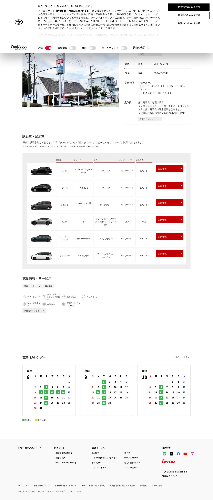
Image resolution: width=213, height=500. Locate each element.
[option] (70, 75)
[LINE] (164, 454)
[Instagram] (192, 454)
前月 (178, 357)
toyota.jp (61, 10)
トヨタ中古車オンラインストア (104, 458)
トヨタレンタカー (99, 468)
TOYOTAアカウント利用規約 (93, 486)
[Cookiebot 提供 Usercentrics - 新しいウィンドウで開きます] (18, 47)
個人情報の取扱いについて (66, 486)
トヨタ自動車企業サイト (64, 453)
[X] (171, 454)
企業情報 (143, 486)
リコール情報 (156, 486)
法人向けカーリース (132, 463)
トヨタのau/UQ (130, 468)
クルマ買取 (96, 463)
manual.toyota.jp (79, 10)
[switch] (72, 48)
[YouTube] (185, 454)
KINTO (127, 453)
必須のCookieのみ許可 (189, 23)
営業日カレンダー (147, 119)
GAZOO (95, 453)
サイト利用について (42, 486)
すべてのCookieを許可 (189, 7)
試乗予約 (162, 169)
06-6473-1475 (161, 64)
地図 (142, 54)
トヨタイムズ (59, 458)
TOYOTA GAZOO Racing (65, 463)
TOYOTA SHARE (131, 458)
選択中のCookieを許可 (189, 15)
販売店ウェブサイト (32, 311)
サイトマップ (23, 486)
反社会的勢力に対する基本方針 (122, 486)
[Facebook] (178, 454)
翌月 (185, 357)
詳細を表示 (139, 47)
